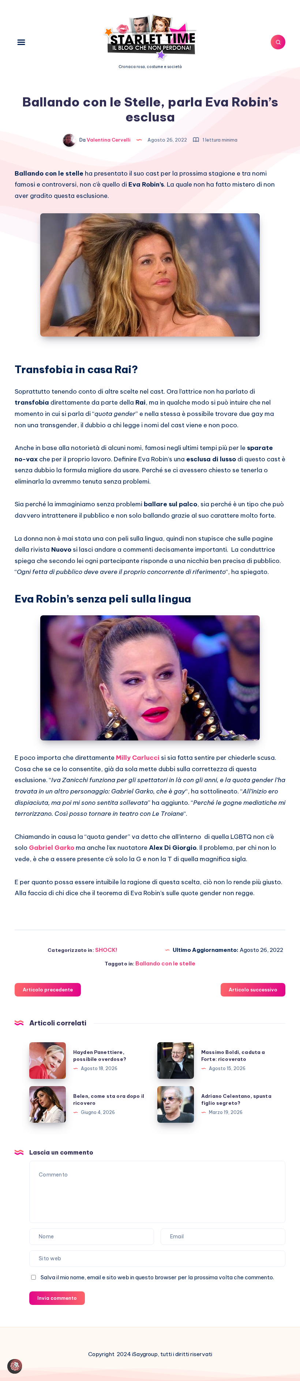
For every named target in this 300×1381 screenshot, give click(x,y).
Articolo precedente (48, 989)
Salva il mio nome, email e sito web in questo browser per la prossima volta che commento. (157, 1277)
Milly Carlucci (138, 758)
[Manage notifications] (16, 1365)
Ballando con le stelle (165, 963)
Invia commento (57, 1298)
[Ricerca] (278, 42)
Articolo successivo (253, 989)
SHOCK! (106, 949)
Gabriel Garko (51, 848)
